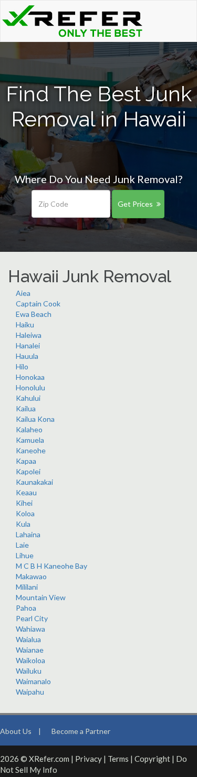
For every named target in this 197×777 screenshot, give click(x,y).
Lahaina (28, 534)
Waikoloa (30, 660)
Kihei (24, 502)
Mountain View (41, 597)
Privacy (88, 758)
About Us (16, 731)
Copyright (152, 758)
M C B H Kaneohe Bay (51, 565)
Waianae (30, 649)
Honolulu (30, 387)
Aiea (23, 293)
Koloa (25, 513)
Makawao (31, 576)
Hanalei (28, 345)
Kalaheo (29, 429)
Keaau (26, 492)
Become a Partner (80, 731)
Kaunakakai (34, 481)
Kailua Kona (35, 418)
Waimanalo (33, 681)
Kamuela (30, 439)
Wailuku (29, 670)
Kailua (26, 408)
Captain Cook (38, 303)
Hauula (27, 356)
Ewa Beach (33, 314)
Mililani (27, 586)
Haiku (25, 324)
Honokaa (30, 376)
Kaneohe (31, 450)
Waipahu (30, 691)
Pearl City (32, 618)
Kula (23, 523)
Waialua (28, 639)
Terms (118, 758)
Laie (22, 544)
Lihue (25, 555)
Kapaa (26, 460)
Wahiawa (30, 628)
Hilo (22, 366)
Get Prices (135, 203)
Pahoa (26, 607)
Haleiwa (29, 335)
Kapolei (28, 471)
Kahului (28, 397)
